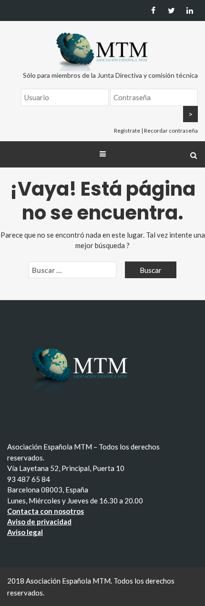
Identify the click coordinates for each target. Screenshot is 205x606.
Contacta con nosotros (45, 511)
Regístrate (127, 130)
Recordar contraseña (171, 130)
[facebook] (153, 10)
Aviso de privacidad (39, 521)
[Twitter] (171, 10)
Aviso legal (25, 532)
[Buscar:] (72, 270)
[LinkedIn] (189, 10)
